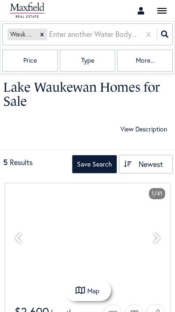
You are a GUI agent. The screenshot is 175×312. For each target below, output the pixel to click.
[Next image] (157, 238)
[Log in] (140, 10)
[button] (42, 34)
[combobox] (50, 34)
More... (145, 60)
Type (87, 60)
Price (30, 60)
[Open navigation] (161, 11)
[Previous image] (18, 238)
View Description (143, 128)
